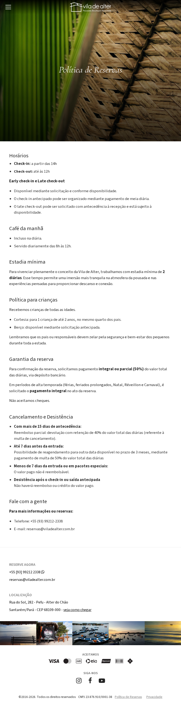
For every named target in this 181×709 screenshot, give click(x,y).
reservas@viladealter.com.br (32, 579)
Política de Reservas (128, 697)
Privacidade (154, 697)
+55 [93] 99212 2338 (25, 572)
